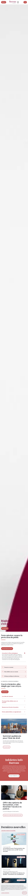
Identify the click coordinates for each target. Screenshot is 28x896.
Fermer (24, 892)
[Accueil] (14, 2)
